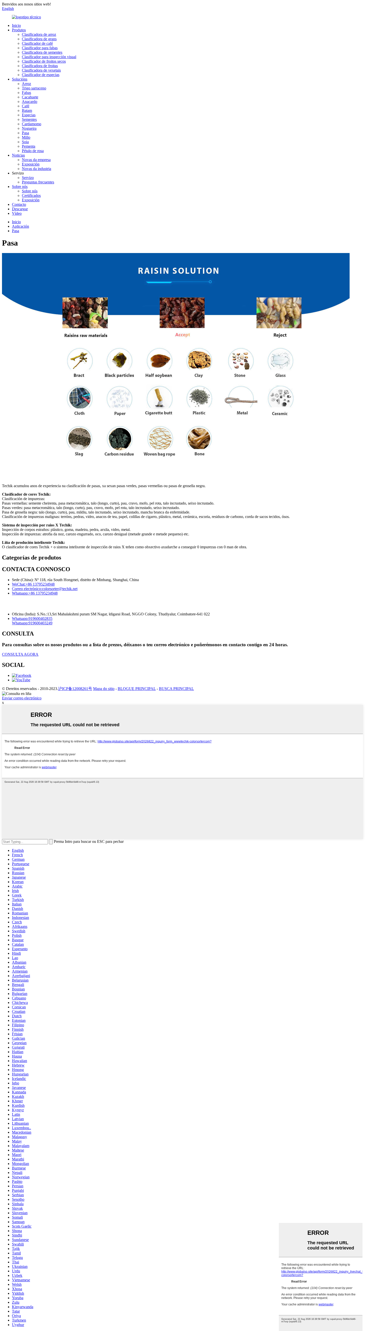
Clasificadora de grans (39, 39)
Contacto (19, 204)
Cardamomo (31, 124)
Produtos (19, 30)
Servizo (28, 177)
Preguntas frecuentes (38, 182)
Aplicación (20, 226)
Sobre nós (20, 186)
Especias (29, 115)
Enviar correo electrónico (21, 698)
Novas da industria (36, 169)
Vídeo (17, 213)
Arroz (26, 84)
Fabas (26, 92)
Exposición (30, 164)
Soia (25, 142)
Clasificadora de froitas (40, 66)
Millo (26, 137)
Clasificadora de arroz (39, 34)
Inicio (16, 25)
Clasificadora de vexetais (41, 70)
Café (25, 106)
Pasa (25, 133)
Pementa (28, 146)
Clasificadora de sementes (42, 52)
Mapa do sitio (103, 689)
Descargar (20, 209)
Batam (27, 110)
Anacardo (29, 101)
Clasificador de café (37, 43)
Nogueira (29, 128)
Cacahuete (30, 97)
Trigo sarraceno (34, 88)
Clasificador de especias (40, 75)
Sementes (29, 119)
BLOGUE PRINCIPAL (137, 689)
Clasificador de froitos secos (44, 61)
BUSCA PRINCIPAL (176, 689)
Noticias (18, 155)
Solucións (19, 79)
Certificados (31, 195)
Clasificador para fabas (40, 48)
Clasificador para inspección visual (49, 57)
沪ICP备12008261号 (75, 689)
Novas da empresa (36, 160)
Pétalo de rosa (33, 151)
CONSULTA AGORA (20, 654)
